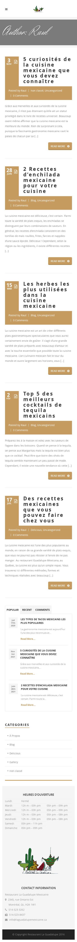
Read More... (28, 639)
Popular (13, 609)
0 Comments (20, 95)
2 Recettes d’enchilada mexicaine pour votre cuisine (42, 180)
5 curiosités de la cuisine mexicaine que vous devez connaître (47, 70)
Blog (33, 200)
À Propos (14, 735)
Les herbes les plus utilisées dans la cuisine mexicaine (46, 294)
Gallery (13, 762)
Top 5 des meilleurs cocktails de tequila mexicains (42, 404)
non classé (37, 90)
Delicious (36, 530)
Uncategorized (53, 90)
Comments (42, 609)
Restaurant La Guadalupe (43, 934)
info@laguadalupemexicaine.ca (28, 919)
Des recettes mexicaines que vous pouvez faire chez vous (43, 509)
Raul (23, 90)
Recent (27, 609)
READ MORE (58, 146)
